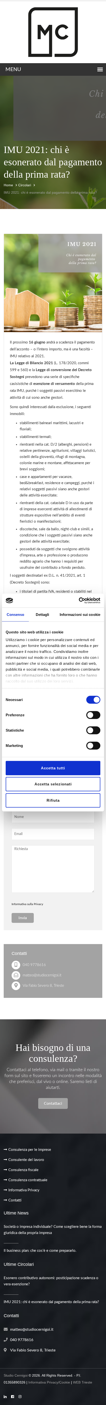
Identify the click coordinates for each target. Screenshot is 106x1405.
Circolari (24, 185)
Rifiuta (53, 800)
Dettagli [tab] (42, 614)
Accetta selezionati (53, 784)
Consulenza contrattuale (27, 1180)
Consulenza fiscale (23, 1170)
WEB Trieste (82, 1382)
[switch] (93, 715)
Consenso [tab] (15, 614)
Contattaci (53, 1103)
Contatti (14, 1200)
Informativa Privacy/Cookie (49, 1382)
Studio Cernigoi (16, 1375)
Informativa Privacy (23, 1190)
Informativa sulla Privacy (27, 904)
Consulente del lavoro (26, 1160)
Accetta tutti (53, 768)
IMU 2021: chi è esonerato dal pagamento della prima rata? (50, 192)
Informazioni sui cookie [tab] (80, 614)
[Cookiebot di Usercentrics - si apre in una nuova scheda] (78, 600)
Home (8, 185)
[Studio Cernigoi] (53, 32)
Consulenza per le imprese (29, 1150)
